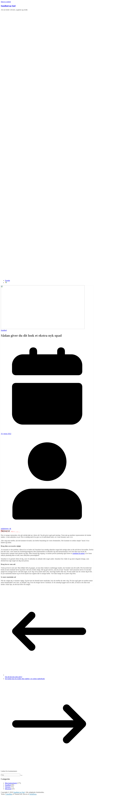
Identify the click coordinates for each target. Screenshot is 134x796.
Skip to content (6, 2)
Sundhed (4, 330)
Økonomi (8, 789)
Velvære (7, 787)
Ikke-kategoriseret (11, 783)
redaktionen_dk (6, 528)
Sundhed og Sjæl (8, 6)
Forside (7, 280)
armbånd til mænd (78, 553)
